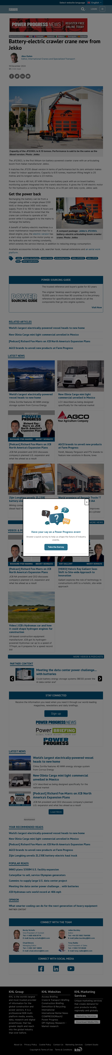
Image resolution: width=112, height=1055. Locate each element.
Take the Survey (56, 547)
